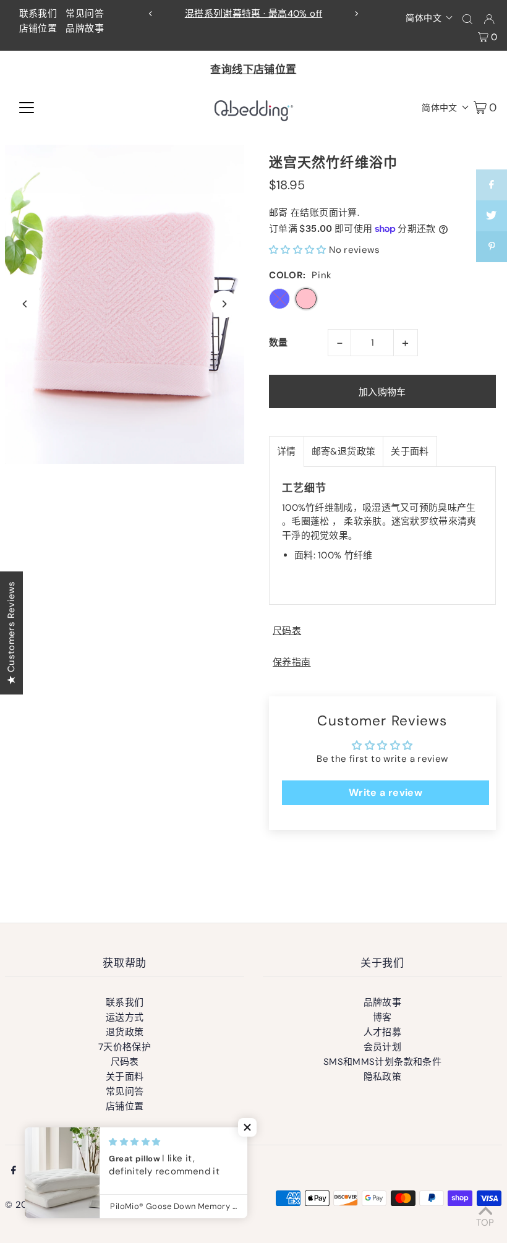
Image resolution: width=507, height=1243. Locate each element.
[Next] (356, 13)
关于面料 (410, 451)
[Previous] (151, 13)
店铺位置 (38, 28)
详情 (286, 451)
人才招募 (383, 1032)
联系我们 (38, 13)
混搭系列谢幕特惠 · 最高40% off (254, 13)
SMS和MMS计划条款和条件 (382, 1062)
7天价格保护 (124, 1047)
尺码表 (287, 631)
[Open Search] (467, 18)
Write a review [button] (385, 792)
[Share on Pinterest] (491, 246)
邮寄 (278, 213)
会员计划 (383, 1047)
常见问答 (85, 13)
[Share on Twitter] (491, 215)
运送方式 (125, 1017)
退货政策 (125, 1032)
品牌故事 (85, 28)
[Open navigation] (26, 107)
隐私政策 (383, 1076)
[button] (429, 17)
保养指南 (292, 662)
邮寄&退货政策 (344, 451)
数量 (278, 342)
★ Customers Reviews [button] (11, 633)
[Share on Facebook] (491, 184)
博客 (382, 1017)
